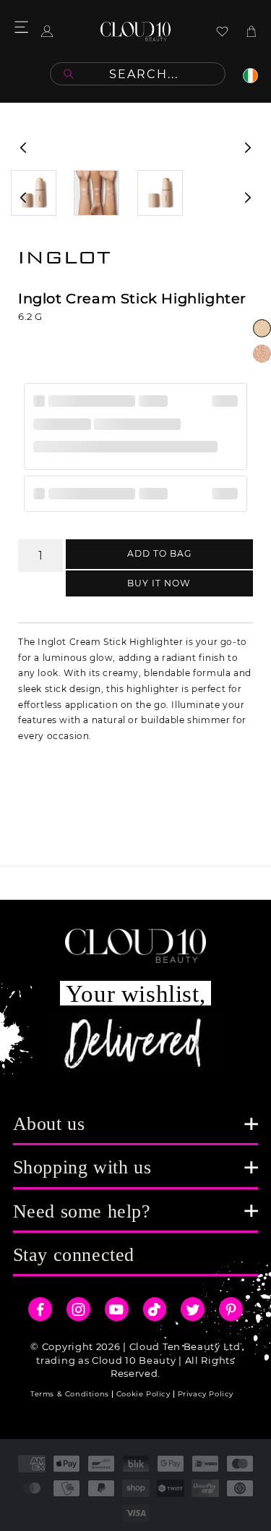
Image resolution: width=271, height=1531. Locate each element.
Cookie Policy (143, 1394)
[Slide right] (248, 148)
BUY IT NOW (159, 583)
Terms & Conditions (69, 1394)
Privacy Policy (205, 1394)
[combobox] (137, 73)
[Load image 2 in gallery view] (96, 193)
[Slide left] (23, 148)
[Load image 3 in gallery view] (160, 193)
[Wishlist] (222, 31)
